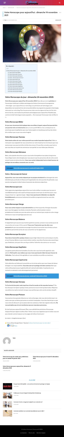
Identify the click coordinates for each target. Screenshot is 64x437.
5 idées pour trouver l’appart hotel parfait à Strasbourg (27, 393)
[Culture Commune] (32, 2)
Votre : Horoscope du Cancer (16, 77)
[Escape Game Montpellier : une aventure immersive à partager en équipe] (7, 386)
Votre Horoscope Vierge (15, 81)
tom (5, 20)
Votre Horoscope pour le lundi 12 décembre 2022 (45, 358)
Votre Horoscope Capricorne (17, 88)
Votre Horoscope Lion (15, 79)
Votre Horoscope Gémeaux (16, 76)
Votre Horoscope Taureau (16, 74)
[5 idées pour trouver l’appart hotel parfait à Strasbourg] (7, 395)
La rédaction (23, 432)
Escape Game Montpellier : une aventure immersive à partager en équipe (32, 384)
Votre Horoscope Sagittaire (16, 86)
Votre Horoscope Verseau (16, 89)
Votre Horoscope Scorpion (16, 84)
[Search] (59, 3)
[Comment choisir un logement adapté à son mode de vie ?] (7, 404)
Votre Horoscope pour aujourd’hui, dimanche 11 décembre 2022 (17, 367)
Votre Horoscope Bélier (15, 72)
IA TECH (40, 429)
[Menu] (5, 3)
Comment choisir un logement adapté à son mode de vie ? (28, 402)
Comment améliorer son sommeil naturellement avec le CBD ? (29, 411)
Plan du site (32, 432)
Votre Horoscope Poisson (16, 91)
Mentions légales (41, 432)
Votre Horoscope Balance (16, 82)
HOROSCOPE (58, 20)
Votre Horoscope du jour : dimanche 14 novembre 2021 (21, 70)
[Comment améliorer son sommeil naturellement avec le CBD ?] (7, 413)
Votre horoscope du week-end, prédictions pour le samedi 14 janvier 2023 (15, 358)
